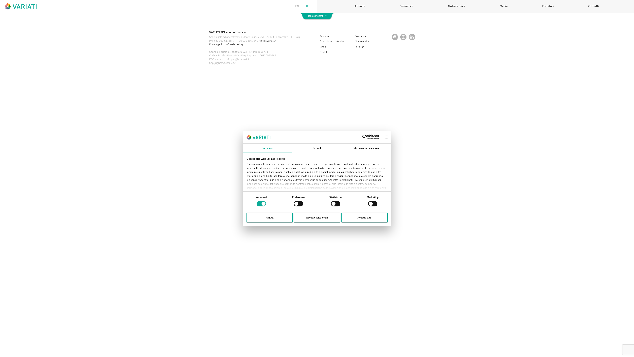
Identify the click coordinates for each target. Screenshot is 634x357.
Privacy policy (217, 44)
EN (297, 6)
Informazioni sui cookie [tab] (366, 148)
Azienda (359, 6)
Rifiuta (269, 217)
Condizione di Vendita (331, 41)
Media (504, 6)
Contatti (593, 6)
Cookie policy (235, 44)
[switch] (298, 203)
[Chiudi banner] (386, 137)
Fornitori (548, 6)
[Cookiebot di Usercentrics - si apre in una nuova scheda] (364, 137)
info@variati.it (268, 41)
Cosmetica (406, 6)
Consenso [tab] (267, 148)
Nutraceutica (456, 6)
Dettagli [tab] (317, 148)
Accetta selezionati (317, 217)
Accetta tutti (364, 217)
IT (307, 6)
